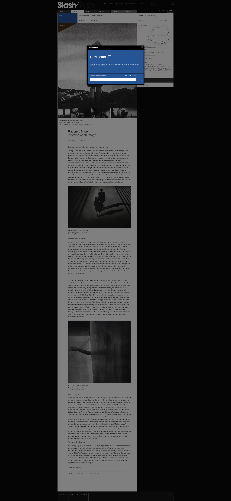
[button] (142, 47)
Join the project (82, 494)
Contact (169, 494)
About (72, 494)
